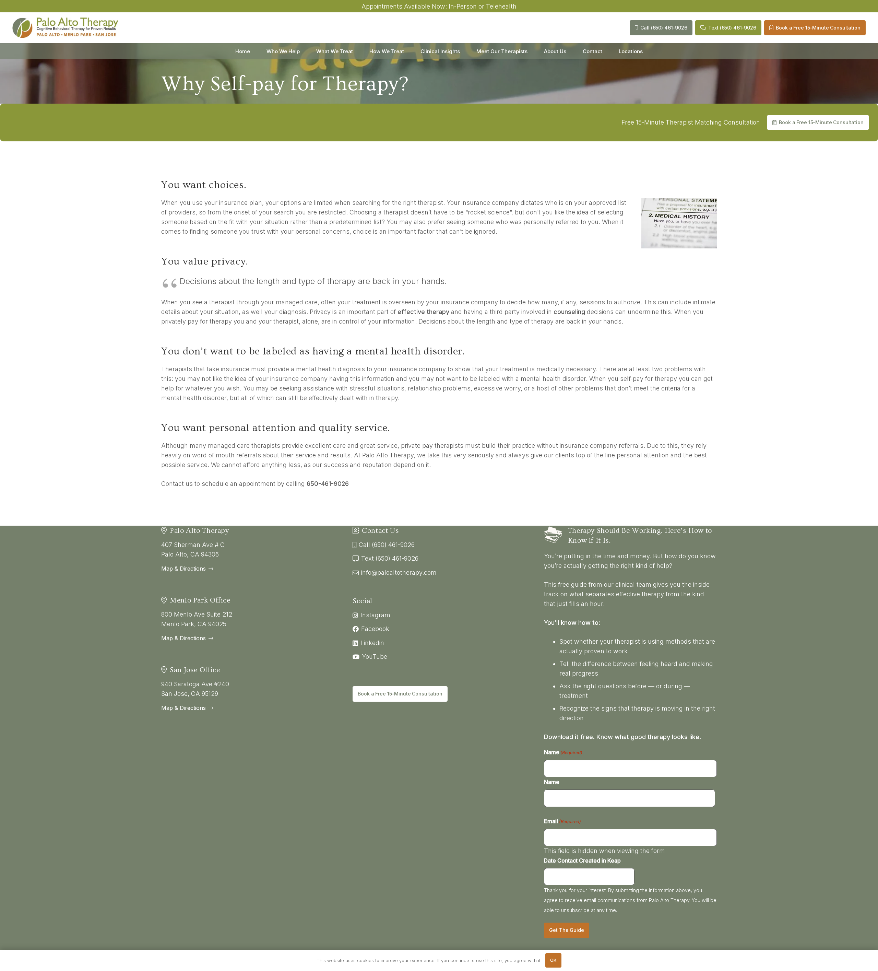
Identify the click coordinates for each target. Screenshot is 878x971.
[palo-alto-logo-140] (65, 27)
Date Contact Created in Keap (582, 860)
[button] (304, 51)
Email (562, 821)
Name (563, 752)
